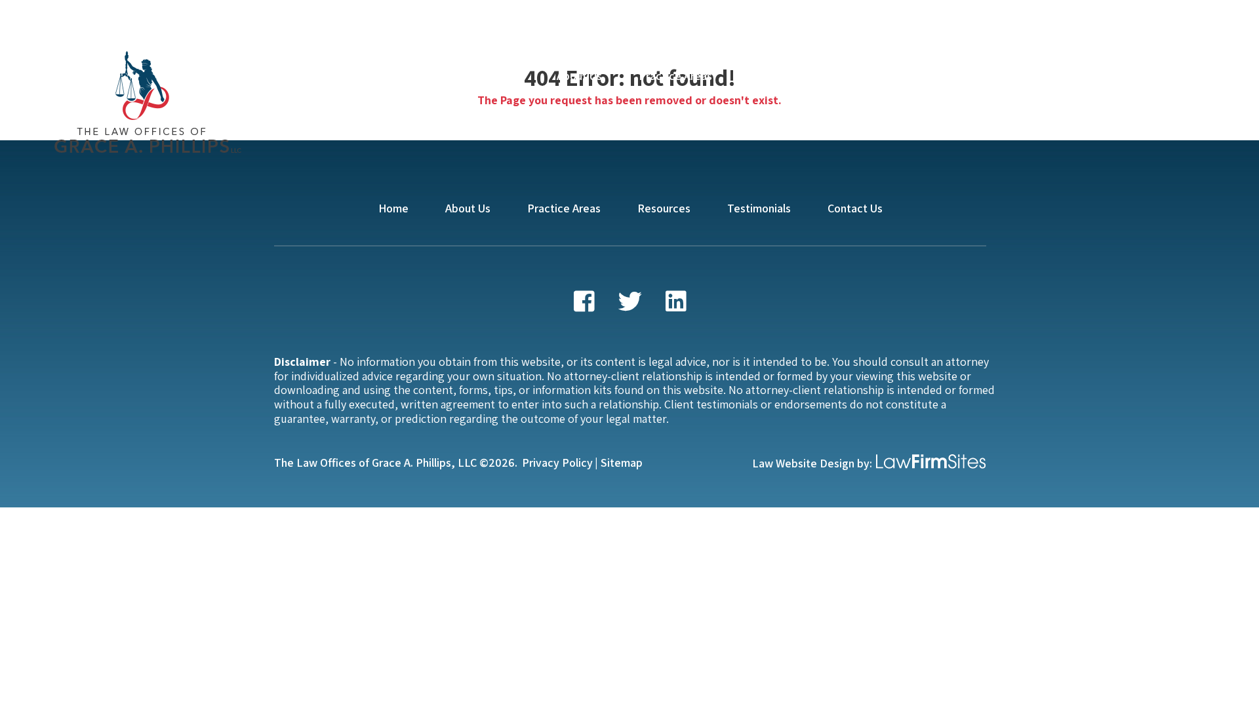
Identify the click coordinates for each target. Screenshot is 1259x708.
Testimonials (870, 75)
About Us (579, 75)
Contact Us (966, 75)
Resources (775, 75)
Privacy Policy (557, 462)
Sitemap (622, 462)
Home (505, 75)
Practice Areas (675, 75)
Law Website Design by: (812, 463)
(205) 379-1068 (1114, 74)
